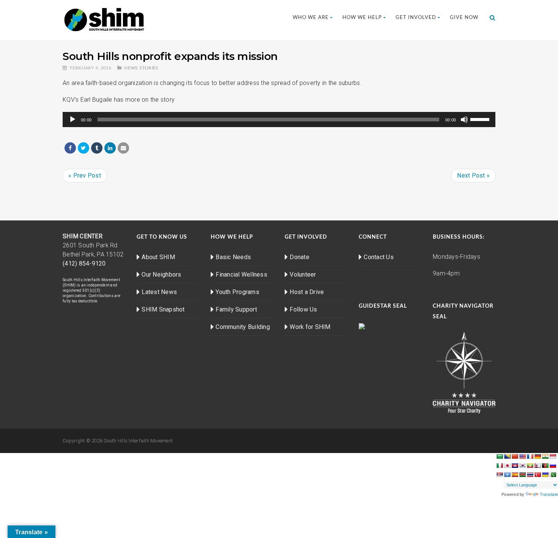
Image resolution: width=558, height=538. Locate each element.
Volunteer (303, 274)
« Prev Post (84, 175)
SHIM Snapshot (163, 309)
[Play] (72, 119)
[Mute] (464, 119)
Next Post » (473, 175)
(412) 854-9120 (84, 263)
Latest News (159, 292)
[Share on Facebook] (70, 148)
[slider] (481, 119)
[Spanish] (514, 475)
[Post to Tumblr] (96, 148)
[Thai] (529, 475)
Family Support (236, 309)
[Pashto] (545, 465)
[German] (537, 456)
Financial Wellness (241, 274)
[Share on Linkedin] (110, 148)
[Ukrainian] (545, 475)
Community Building (243, 326)
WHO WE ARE (311, 17)
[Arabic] (499, 456)
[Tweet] (83, 148)
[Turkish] (537, 475)
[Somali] (507, 475)
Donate (299, 257)
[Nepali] (537, 465)
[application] (279, 119)
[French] (529, 456)
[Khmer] (514, 465)
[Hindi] (545, 456)
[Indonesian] (552, 456)
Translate (549, 494)
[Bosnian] (507, 456)
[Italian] (499, 465)
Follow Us (303, 309)
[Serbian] (499, 475)
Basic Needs (233, 257)
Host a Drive (307, 292)
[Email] (123, 148)
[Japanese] (507, 465)
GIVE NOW (464, 17)
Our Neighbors (161, 274)
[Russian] (552, 465)
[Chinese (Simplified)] (514, 456)
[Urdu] (552, 475)
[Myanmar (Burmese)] (529, 465)
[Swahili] (522, 475)
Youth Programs (237, 292)
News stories (141, 68)
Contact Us (379, 257)
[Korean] (522, 465)
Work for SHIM (310, 326)
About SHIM (158, 257)
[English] (522, 456)
